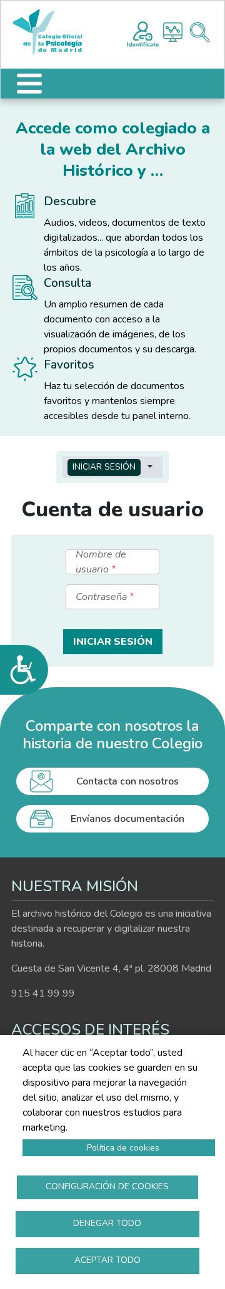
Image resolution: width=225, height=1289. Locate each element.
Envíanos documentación (127, 819)
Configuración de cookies (107, 1186)
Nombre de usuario (101, 562)
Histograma (173, 32)
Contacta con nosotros (127, 781)
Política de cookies (123, 1148)
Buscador (200, 32)
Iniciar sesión (104, 467)
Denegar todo (107, 1223)
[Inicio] (53, 32)
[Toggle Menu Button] (29, 84)
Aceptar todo (107, 1260)
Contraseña (101, 597)
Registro (143, 32)
